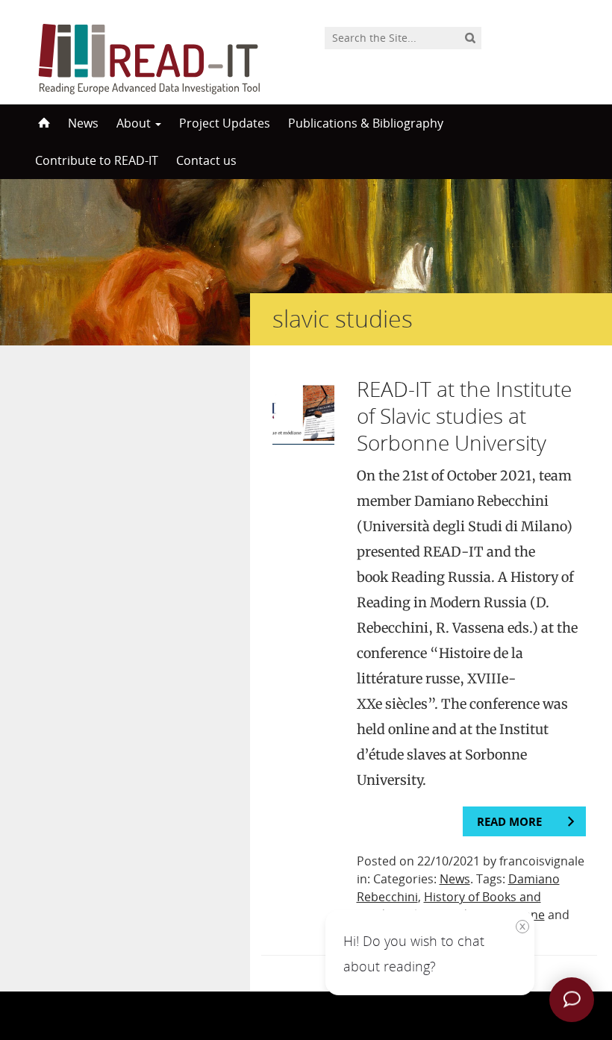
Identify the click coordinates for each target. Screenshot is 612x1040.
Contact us (206, 160)
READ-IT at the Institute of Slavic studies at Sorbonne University (464, 416)
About (135, 123)
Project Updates (224, 123)
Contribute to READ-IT (96, 160)
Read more (509, 821)
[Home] (42, 123)
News (83, 123)
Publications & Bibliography (365, 123)
